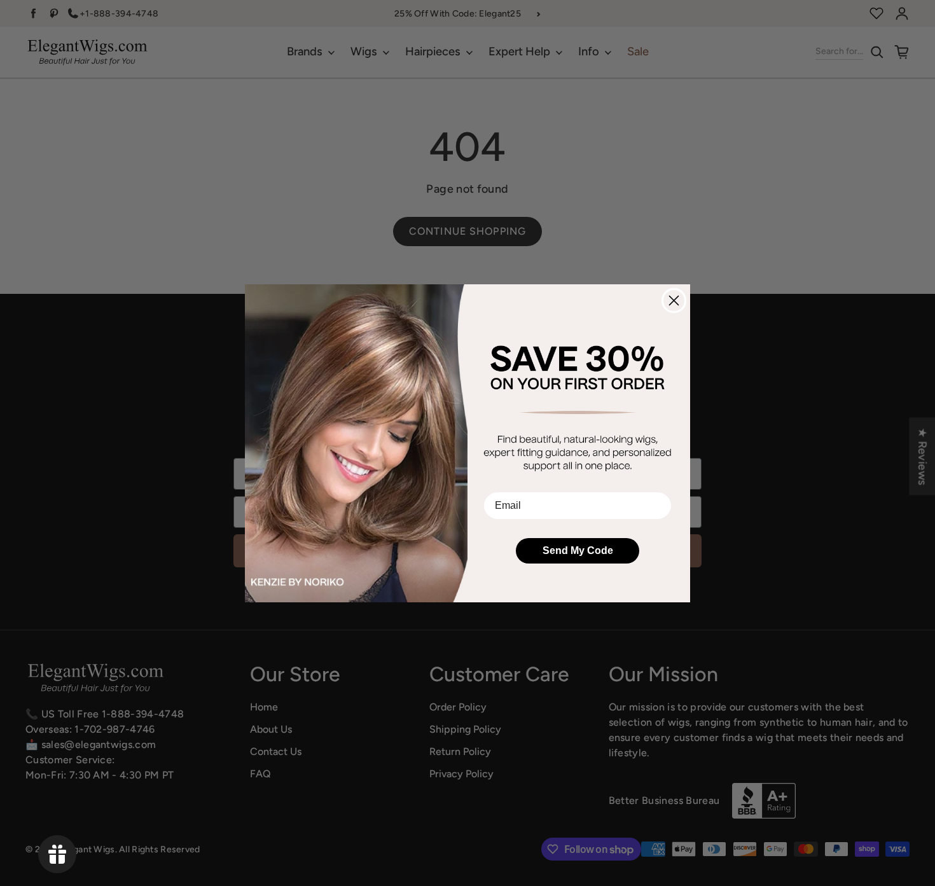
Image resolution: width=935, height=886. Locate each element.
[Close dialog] (674, 300)
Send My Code (578, 550)
